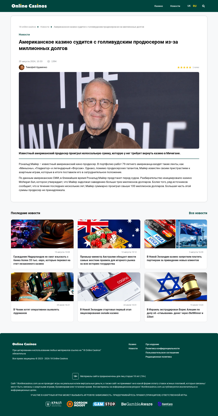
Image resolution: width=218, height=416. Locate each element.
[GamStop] (104, 404)
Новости (175, 6)
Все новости (198, 213)
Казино (158, 6)
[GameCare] (165, 404)
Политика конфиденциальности (163, 348)
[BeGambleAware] (137, 404)
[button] (203, 6)
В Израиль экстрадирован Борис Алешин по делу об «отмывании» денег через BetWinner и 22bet (175, 313)
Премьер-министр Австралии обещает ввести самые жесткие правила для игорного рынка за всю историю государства (108, 260)
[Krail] (53, 404)
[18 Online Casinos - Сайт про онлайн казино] (27, 6)
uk (189, 6)
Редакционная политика (159, 356)
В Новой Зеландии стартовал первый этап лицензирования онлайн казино (105, 311)
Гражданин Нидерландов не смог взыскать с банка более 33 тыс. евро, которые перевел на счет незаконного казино (41, 260)
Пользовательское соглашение (162, 352)
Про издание (152, 344)
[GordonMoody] (77, 404)
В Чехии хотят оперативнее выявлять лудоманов (36, 311)
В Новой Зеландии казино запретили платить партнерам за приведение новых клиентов (174, 258)
